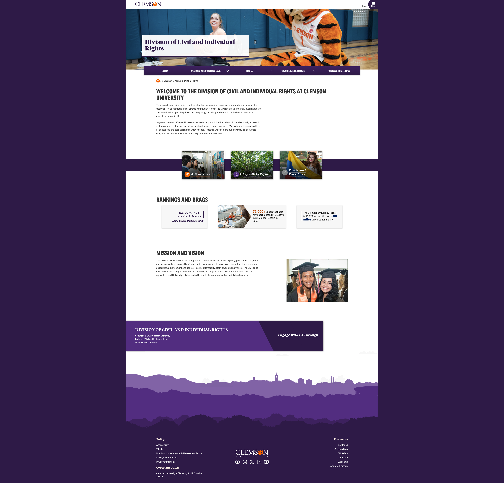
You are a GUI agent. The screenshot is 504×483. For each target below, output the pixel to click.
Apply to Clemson (339, 465)
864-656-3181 (141, 342)
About (165, 70)
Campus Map (341, 449)
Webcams (343, 461)
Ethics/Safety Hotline (166, 457)
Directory (343, 457)
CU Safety (343, 453)
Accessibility (162, 444)
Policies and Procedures (339, 70)
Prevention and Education (293, 70)
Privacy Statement (165, 461)
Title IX (249, 70)
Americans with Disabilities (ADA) (206, 70)
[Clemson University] (148, 6)
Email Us (154, 342)
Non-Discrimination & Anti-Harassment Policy (179, 453)
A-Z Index (343, 444)
